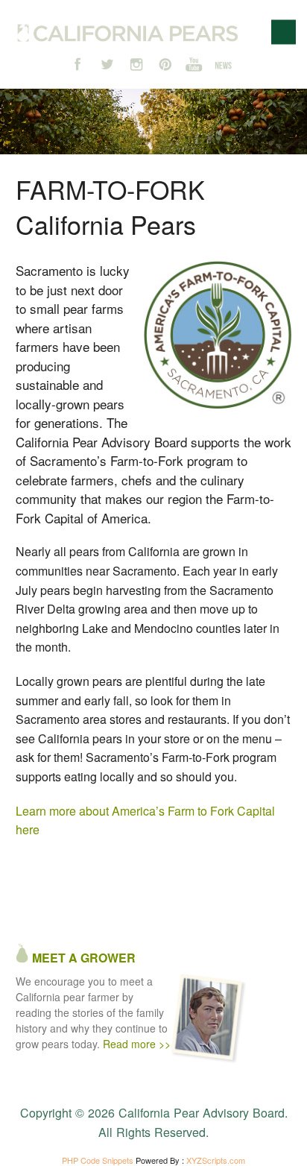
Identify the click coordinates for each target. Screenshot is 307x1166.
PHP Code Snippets (97, 1160)
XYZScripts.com (215, 1160)
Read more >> (137, 1043)
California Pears (127, 33)
